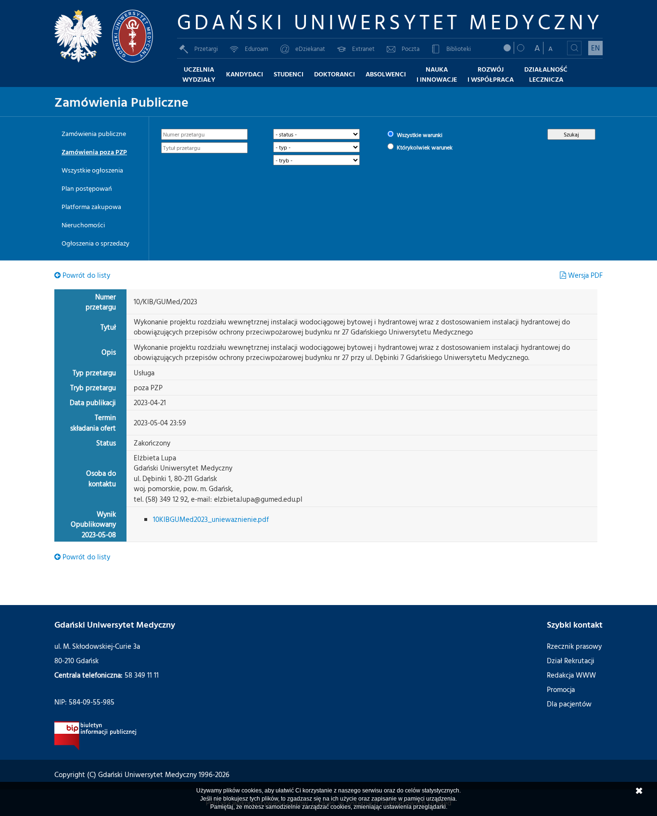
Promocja (561, 689)
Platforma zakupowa (91, 206)
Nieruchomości (83, 225)
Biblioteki (458, 48)
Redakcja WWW (571, 674)
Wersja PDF (584, 275)
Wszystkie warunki (418, 134)
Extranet (363, 48)
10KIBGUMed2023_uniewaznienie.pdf (211, 519)
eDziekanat (310, 48)
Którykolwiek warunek (424, 147)
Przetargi (206, 48)
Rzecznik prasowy (574, 646)
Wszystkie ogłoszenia (92, 170)
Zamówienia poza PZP (94, 152)
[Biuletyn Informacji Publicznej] (95, 735)
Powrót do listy (85, 275)
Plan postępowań (87, 188)
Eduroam (256, 48)
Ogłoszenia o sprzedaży (95, 243)
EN (595, 47)
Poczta (410, 48)
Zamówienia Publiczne (121, 101)
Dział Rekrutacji (570, 660)
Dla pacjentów (569, 703)
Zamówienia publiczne (94, 133)
